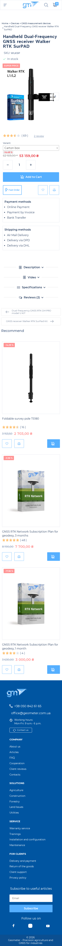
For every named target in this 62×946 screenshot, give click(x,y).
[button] (55, 96)
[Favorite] (43, 190)
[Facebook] (13, 927)
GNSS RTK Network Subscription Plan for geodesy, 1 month (30, 646)
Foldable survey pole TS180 (20, 418)
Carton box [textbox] (12, 148)
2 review (39, 136)
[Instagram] (30, 927)
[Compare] (54, 190)
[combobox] (31, 148)
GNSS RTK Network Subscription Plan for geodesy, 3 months (30, 533)
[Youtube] (48, 927)
